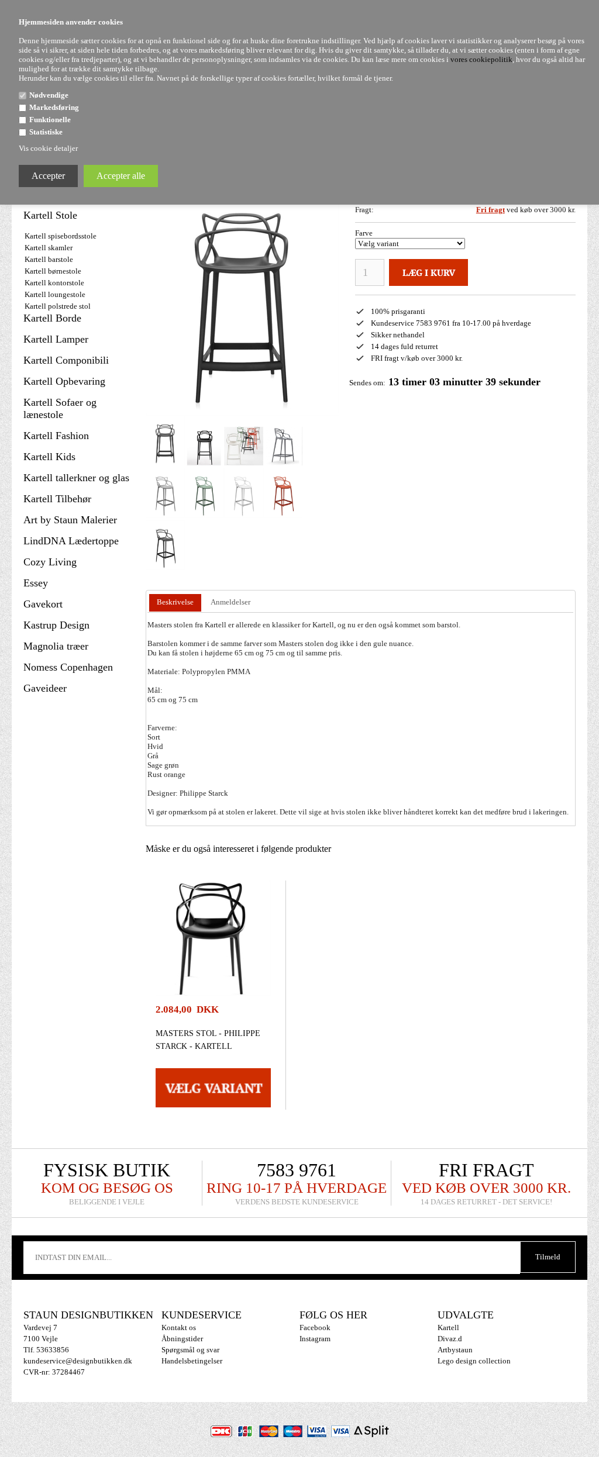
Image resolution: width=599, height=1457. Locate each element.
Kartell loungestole (55, 294)
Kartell (448, 1327)
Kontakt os (178, 1327)
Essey (35, 583)
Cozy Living (50, 562)
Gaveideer (45, 688)
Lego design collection (474, 1360)
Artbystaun (455, 1349)
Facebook (315, 1327)
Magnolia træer (55, 646)
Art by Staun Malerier (70, 520)
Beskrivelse (175, 602)
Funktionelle (50, 119)
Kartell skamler (49, 247)
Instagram (315, 1338)
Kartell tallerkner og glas (76, 478)
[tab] (175, 603)
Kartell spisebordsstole (61, 236)
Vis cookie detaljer (48, 148)
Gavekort (43, 604)
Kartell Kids (49, 456)
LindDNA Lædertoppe (71, 541)
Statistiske (46, 131)
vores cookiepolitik (481, 59)
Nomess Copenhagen (68, 667)
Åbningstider (182, 1338)
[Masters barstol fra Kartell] (165, 440)
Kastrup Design (56, 625)
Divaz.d (450, 1338)
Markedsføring (54, 107)
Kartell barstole (49, 259)
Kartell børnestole (53, 271)
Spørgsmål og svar (190, 1349)
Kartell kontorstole (54, 282)
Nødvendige (48, 95)
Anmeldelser (230, 602)
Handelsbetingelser (191, 1360)
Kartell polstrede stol (58, 306)
